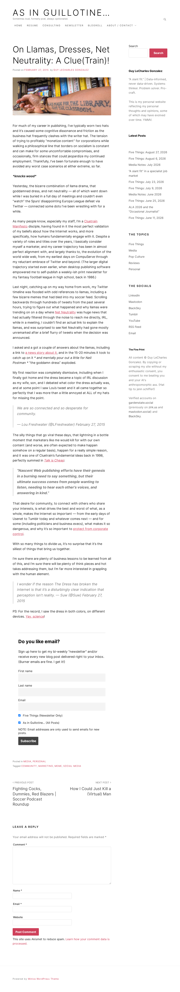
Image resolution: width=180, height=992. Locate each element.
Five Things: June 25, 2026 (147, 200)
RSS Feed (135, 327)
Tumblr (133, 314)
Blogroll (95, 25)
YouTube (134, 320)
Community (29, 766)
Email (21, 700)
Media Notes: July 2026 (144, 164)
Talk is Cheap (54, 460)
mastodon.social (139, 411)
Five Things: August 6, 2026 (147, 158)
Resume (32, 25)
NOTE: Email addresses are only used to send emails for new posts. (58, 731)
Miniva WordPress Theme (43, 979)
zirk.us (153, 407)
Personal (39, 761)
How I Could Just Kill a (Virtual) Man (90, 788)
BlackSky (135, 308)
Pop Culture (136, 256)
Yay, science (35, 616)
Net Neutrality (65, 312)
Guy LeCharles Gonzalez (71, 70)
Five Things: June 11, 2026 (146, 218)
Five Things (136, 244)
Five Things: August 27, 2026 (148, 152)
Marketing (45, 766)
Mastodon (135, 302)
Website (18, 917)
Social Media (72, 766)
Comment (20, 844)
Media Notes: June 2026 (145, 194)
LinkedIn (134, 295)
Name (17, 890)
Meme (58, 766)
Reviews (134, 263)
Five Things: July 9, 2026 (145, 188)
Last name (25, 685)
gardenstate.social (141, 402)
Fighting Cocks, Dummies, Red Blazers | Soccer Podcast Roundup (34, 793)
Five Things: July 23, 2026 (146, 182)
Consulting (52, 25)
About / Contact (120, 25)
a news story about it (41, 352)
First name (25, 671)
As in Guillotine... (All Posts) (40, 722)
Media (27, 761)
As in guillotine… (62, 12)
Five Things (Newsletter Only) (42, 715)
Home (18, 25)
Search (133, 46)
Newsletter (74, 25)
